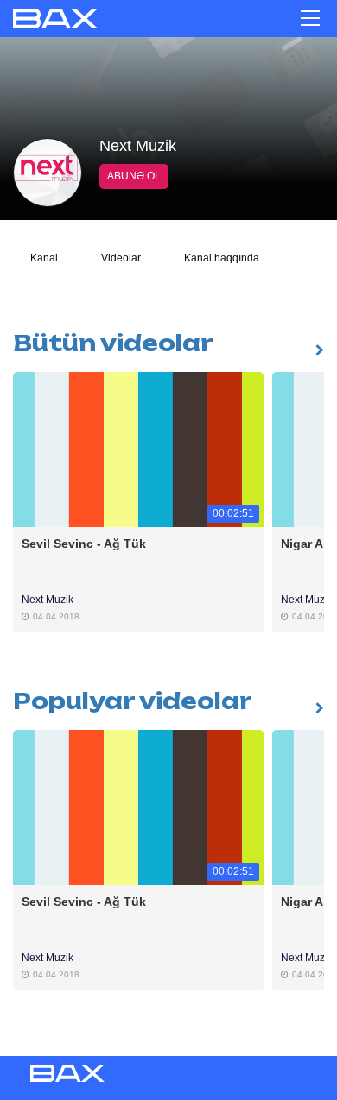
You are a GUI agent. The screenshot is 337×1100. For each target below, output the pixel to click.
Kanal (44, 258)
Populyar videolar (132, 701)
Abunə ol (134, 176)
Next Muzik (47, 600)
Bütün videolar (113, 343)
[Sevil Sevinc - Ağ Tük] (138, 449)
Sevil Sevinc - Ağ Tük (85, 543)
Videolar (121, 258)
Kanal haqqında (221, 258)
